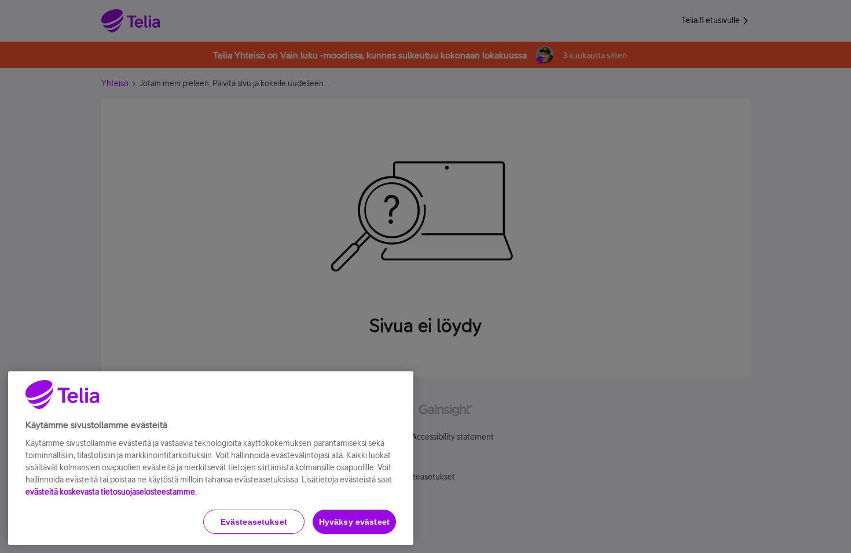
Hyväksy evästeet (354, 521)
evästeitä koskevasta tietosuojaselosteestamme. (111, 491)
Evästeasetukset (254, 521)
